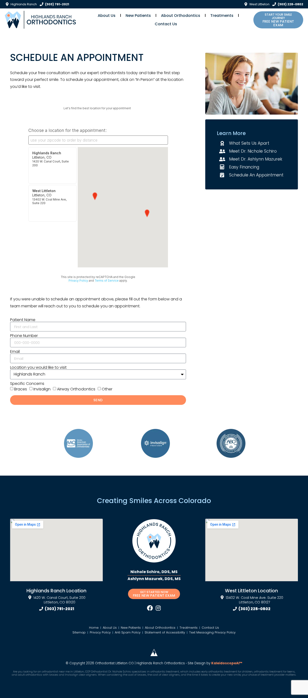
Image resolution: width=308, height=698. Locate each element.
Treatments (221, 15)
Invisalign (42, 389)
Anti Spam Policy (128, 632)
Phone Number (24, 336)
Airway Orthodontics (76, 389)
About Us (107, 15)
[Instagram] (158, 608)
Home (94, 627)
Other (107, 389)
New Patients (138, 15)
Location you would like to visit (38, 367)
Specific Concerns (27, 384)
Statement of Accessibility (165, 632)
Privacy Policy (100, 632)
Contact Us (166, 24)
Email (15, 352)
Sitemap (79, 632)
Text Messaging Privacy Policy (212, 632)
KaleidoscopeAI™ (226, 663)
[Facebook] (150, 608)
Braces (20, 389)
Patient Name (22, 320)
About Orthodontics (180, 15)
